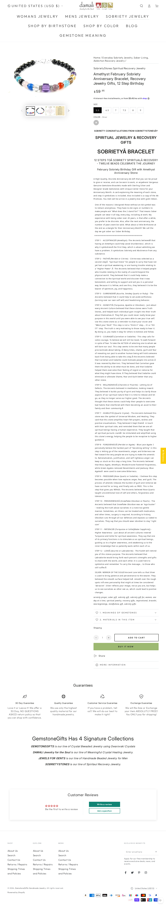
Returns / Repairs (17, 864)
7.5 (124, 110)
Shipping (98, 627)
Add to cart (136, 637)
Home (97, 57)
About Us (13, 850)
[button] (141, 6)
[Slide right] (68, 111)
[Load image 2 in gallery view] (40, 110)
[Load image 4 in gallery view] (60, 110)
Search (11, 855)
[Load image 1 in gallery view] (30, 110)
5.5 (97, 110)
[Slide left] (22, 111)
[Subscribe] (156, 851)
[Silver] (96, 122)
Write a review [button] (104, 804)
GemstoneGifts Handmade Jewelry (30, 888)
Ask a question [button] (104, 811)
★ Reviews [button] (163, 456)
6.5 (107, 110)
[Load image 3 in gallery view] (50, 110)
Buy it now (126, 646)
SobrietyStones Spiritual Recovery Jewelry (120, 68)
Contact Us (14, 859)
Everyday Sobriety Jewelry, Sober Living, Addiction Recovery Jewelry (121, 59)
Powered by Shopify (16, 892)
